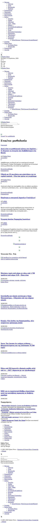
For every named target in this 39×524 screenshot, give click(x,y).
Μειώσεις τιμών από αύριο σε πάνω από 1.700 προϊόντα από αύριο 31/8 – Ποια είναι (18, 274)
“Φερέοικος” (11, 35)
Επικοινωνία (8, 48)
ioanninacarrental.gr (20, 244)
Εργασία (6, 41)
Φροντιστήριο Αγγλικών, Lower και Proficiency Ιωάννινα (19, 405)
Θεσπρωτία (11, 7)
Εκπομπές (11, 38)
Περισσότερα (7, 169)
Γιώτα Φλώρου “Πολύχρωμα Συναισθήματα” (25, 40)
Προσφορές (11, 33)
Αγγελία (6, 50)
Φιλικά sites (11, 46)
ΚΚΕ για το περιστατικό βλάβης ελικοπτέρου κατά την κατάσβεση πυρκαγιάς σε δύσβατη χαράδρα (17, 393)
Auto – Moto (11, 23)
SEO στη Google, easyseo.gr (10, 417)
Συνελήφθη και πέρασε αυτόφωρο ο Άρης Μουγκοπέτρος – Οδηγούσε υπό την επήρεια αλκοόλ (17, 298)
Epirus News (8, 43)
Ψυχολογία (11, 37)
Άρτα (9, 5)
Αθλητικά (11, 22)
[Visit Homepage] (5, 56)
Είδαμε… (11, 25)
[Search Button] (18, 124)
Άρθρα (10, 20)
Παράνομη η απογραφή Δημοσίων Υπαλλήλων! (18, 198)
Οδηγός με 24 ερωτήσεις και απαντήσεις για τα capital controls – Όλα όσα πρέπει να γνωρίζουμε (19, 175)
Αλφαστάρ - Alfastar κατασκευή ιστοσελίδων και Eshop (19, 412)
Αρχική (3, 136)
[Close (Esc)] (1, 456)
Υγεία (9, 30)
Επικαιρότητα (8, 10)
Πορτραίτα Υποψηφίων (14, 32)
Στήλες (6, 17)
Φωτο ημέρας (8, 15)
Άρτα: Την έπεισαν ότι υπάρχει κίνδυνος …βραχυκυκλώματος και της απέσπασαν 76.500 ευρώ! (18, 345)
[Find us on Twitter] (1, 55)
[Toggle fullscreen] (5, 456)
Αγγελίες (10, 18)
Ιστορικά (10, 28)
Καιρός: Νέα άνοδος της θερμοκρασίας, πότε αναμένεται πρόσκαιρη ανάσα (17, 322)
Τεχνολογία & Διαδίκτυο (15, 27)
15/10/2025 (4, 203)
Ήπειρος (6, 2)
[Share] (3, 456)
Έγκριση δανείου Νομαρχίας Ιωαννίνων (15, 219)
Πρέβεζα (10, 9)
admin (5, 201)
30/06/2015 (4, 181)
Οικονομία (7, 12)
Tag (6, 136)
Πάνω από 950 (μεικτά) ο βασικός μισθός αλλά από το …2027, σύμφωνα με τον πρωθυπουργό (18, 369)
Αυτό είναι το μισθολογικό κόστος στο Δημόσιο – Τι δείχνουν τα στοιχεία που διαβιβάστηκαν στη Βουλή (19, 151)
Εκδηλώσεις (8, 14)
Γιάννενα (10, 4)
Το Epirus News (12, 45)
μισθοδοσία (11, 136)
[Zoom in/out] (7, 456)
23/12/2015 (4, 158)
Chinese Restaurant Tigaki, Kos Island (13, 420)
